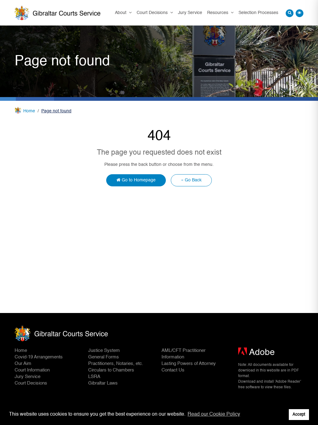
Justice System (104, 350)
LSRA (94, 376)
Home (29, 111)
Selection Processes (258, 13)
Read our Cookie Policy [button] (214, 414)
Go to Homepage (138, 180)
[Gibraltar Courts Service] (57, 12)
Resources (218, 13)
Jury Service (190, 13)
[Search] (289, 13)
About (121, 13)
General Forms (103, 357)
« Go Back (191, 180)
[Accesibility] (299, 13)
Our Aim (23, 363)
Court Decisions (153, 13)
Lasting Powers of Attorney (188, 363)
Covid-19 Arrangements (39, 357)
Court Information (32, 370)
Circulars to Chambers (111, 370)
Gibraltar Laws (103, 383)
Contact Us (172, 370)
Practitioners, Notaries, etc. (115, 363)
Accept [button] (299, 415)
